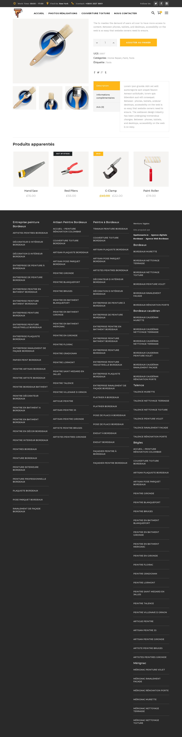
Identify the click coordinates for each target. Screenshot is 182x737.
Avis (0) (100, 107)
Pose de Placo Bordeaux (108, 424)
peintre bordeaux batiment (30, 387)
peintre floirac (63, 344)
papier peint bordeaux (27, 360)
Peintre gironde (63, 273)
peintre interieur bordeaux (30, 440)
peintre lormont (64, 362)
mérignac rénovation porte (151, 690)
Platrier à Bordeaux (106, 397)
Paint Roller (151, 190)
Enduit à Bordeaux (104, 433)
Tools (131, 58)
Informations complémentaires (105, 96)
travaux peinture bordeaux (110, 229)
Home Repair (115, 58)
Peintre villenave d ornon (70, 392)
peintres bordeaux (25, 449)
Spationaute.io (140, 235)
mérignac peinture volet (149, 669)
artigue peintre (63, 401)
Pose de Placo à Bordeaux (109, 415)
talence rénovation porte (150, 436)
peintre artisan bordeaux (29, 369)
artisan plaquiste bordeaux (70, 252)
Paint (125, 58)
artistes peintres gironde (69, 437)
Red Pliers (71, 190)
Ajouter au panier (138, 42)
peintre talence (63, 383)
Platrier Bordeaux (105, 406)
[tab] (106, 85)
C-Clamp (111, 190)
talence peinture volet (148, 418)
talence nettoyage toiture (150, 409)
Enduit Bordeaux (103, 442)
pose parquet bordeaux (28, 499)
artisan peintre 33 (64, 410)
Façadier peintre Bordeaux (110, 463)
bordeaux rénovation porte (151, 305)
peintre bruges (62, 291)
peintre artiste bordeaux (29, 378)
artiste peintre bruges (67, 428)
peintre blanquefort (66, 282)
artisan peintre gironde (68, 419)
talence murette (144, 392)
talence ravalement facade (150, 427)
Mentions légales (141, 223)
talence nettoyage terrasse (151, 401)
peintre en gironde (65, 335)
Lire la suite (63, 196)
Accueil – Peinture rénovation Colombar (147, 450)
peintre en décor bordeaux (30, 431)
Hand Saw (31, 190)
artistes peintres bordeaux (30, 233)
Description (102, 85)
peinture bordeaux (25, 458)
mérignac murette (145, 699)
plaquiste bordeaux (25, 490)
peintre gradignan (65, 353)
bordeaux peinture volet (149, 284)
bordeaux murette (145, 251)
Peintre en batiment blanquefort (146, 521)
